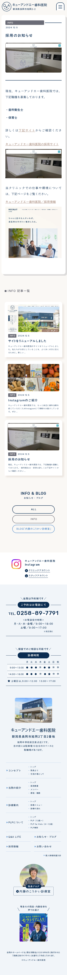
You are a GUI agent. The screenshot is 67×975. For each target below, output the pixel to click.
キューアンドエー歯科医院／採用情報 (30, 202)
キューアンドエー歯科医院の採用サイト (32, 144)
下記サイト (27, 130)
